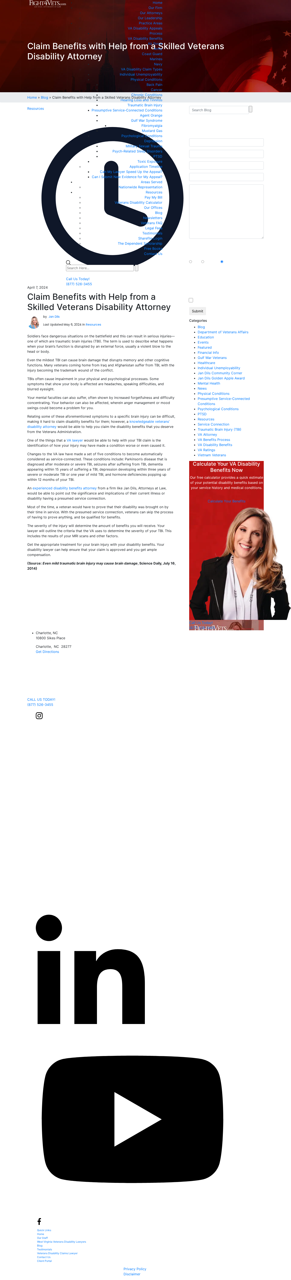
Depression (153, 141)
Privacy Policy (135, 1269)
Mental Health (209, 383)
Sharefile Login (150, 238)
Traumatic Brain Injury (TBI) (219, 429)
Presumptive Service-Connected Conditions (127, 110)
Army (158, 49)
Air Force (155, 43)
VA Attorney (207, 434)
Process (156, 33)
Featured (205, 347)
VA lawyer (75, 440)
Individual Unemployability (141, 74)
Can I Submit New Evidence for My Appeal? (127, 177)
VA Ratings (206, 450)
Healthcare (206, 363)
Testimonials (152, 233)
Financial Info (208, 352)
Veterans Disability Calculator (138, 202)
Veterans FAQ (151, 223)
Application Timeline (146, 166)
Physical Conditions (146, 79)
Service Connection (213, 424)
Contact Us (153, 254)
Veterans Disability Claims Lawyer (57, 1253)
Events (203, 342)
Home (157, 2)
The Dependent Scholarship (140, 243)
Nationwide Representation (140, 187)
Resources (154, 192)
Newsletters (152, 218)
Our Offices (153, 207)
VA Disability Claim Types (141, 69)
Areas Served (151, 182)
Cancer (156, 90)
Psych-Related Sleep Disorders (137, 151)
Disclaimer (132, 1274)
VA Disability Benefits (145, 38)
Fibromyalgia (151, 125)
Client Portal (44, 1260)
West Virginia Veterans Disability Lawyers (61, 1241)
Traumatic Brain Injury (144, 105)
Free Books (153, 248)
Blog (158, 213)
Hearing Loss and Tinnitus (141, 100)
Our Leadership (150, 18)
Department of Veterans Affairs (223, 332)
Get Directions (47, 652)
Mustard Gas (152, 131)
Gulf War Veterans (212, 357)
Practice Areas (150, 23)
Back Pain (154, 84)
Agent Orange (151, 115)
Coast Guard (152, 54)
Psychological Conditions (141, 136)
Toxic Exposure (149, 161)
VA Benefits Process (214, 439)
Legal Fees (153, 228)
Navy (158, 64)
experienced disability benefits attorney (65, 488)
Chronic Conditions (146, 95)
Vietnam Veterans (212, 455)
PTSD (157, 156)
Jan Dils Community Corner (220, 373)
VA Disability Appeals (145, 28)
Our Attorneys (151, 13)
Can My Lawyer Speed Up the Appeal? (131, 172)
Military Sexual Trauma (144, 146)
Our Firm (155, 8)
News (202, 388)
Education (206, 337)
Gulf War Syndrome (146, 120)
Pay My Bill (153, 197)
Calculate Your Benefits (226, 501)
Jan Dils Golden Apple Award (221, 378)
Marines (156, 59)
